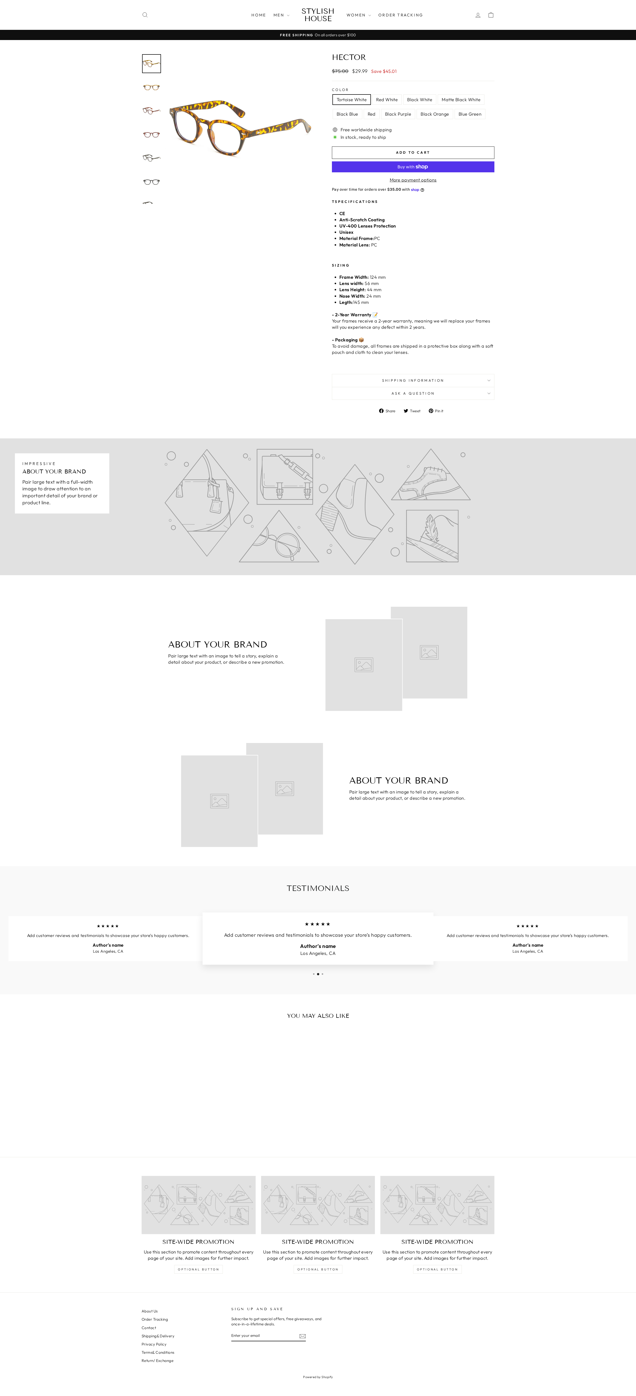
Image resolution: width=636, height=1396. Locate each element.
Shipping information (413, 380)
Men (280, 14)
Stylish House (318, 15)
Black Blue (347, 114)
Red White (387, 99)
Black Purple (398, 114)
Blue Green (470, 114)
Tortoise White (352, 99)
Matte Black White (461, 99)
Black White (419, 99)
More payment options (413, 180)
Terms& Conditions (158, 1352)
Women (357, 14)
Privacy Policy (154, 1344)
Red (372, 114)
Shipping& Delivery (158, 1336)
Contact (149, 1327)
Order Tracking (400, 14)
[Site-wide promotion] (199, 1205)
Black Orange (435, 114)
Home (258, 14)
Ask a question (413, 393)
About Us (150, 1311)
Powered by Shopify (318, 1377)
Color (340, 90)
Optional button (198, 1269)
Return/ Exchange (157, 1360)
